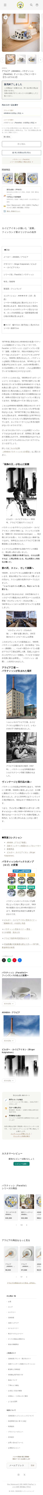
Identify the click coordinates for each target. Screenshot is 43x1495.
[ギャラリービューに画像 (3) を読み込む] (32, 59)
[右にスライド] (40, 59)
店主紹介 (11, 1437)
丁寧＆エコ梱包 (13, 1385)
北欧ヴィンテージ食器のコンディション (21, 1364)
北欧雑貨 (11, 1317)
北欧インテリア (13, 1323)
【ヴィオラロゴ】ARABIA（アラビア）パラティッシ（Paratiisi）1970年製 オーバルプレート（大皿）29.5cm (11, 1213)
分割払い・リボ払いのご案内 (18, 1396)
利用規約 (11, 1426)
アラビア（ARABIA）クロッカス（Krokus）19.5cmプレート (26, 1265)
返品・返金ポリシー (13, 211)
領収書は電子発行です (15, 1375)
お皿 (9, 1301)
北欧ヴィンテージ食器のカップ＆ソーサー (24, 846)
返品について (12, 1380)
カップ (10, 1307)
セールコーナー (13, 1328)
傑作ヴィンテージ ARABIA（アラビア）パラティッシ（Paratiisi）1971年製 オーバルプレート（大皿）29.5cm (27, 1213)
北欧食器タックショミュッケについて (21, 1416)
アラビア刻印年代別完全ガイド (16, 938)
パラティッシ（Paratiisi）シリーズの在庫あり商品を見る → (21, 160)
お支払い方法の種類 (15, 1391)
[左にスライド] (2, 59)
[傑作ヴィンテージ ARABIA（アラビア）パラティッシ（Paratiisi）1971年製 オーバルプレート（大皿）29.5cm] (20, 178)
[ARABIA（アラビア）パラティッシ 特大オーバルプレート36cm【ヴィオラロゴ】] (7, 178)
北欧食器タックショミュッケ (24, 1491)
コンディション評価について (20, 1134)
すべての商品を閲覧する (16, 1339)
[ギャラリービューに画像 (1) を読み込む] (10, 59)
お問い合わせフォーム (15, 1442)
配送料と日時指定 (14, 1369)
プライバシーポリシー (15, 1432)
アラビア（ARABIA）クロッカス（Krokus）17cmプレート (10, 1265)
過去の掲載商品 (13, 1344)
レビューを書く (21, 1164)
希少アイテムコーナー (15, 1334)
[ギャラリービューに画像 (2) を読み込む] (21, 59)
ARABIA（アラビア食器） (17, 842)
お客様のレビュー (14, 1448)
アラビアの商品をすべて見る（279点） (21, 1283)
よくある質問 (12, 1401)
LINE (9, 960)
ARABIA (4, 68)
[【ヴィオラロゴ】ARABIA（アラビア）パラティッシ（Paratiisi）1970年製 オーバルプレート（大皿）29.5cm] (32, 178)
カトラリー (12, 1312)
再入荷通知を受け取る (23, 152)
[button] (5, 5)
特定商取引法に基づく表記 (17, 1421)
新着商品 (10, 849)
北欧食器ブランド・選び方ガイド (19, 1358)
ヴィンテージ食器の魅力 (21, 1136)
